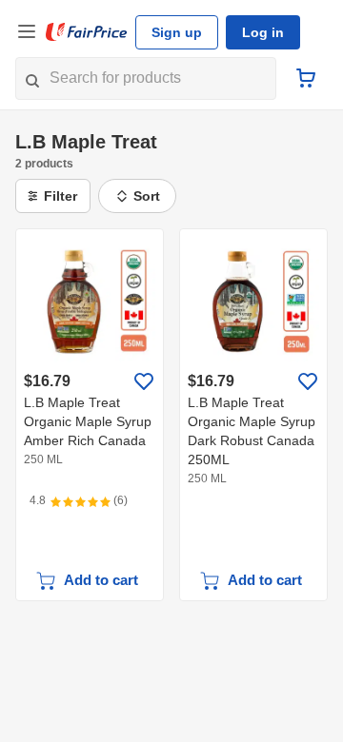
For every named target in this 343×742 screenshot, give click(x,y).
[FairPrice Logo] (87, 32)
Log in (263, 32)
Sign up (176, 32)
